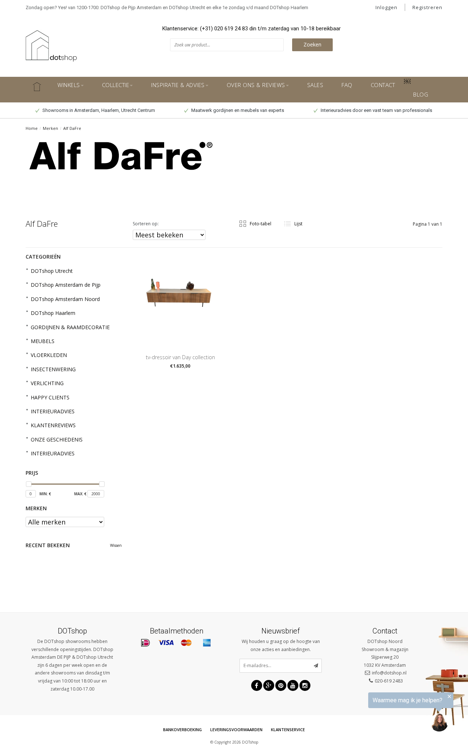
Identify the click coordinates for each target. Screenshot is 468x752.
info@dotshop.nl (389, 673)
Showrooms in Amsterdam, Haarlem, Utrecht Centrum (98, 110)
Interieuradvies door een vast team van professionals (376, 110)
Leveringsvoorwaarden (236, 729)
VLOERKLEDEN (49, 354)
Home (32, 128)
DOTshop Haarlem (53, 312)
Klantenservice (288, 729)
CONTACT (383, 85)
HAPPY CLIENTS (50, 397)
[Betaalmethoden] (145, 643)
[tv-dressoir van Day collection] (180, 297)
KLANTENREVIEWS (53, 425)
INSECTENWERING (53, 369)
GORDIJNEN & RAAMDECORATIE (70, 327)
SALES (315, 85)
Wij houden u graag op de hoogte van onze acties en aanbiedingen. (281, 645)
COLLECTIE (115, 85)
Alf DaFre (72, 128)
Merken (50, 128)
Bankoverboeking (182, 729)
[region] (378, 713)
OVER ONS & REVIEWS (256, 85)
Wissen (116, 545)
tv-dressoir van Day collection (180, 357)
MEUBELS (42, 341)
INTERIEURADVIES (53, 411)
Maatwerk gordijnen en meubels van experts (237, 110)
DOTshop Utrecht (52, 270)
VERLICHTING (47, 383)
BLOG (420, 94)
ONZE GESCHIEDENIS (57, 439)
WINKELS (68, 85)
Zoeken (312, 44)
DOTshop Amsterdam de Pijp (66, 284)
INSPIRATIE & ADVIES (178, 85)
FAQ (346, 85)
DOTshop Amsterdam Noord (65, 299)
